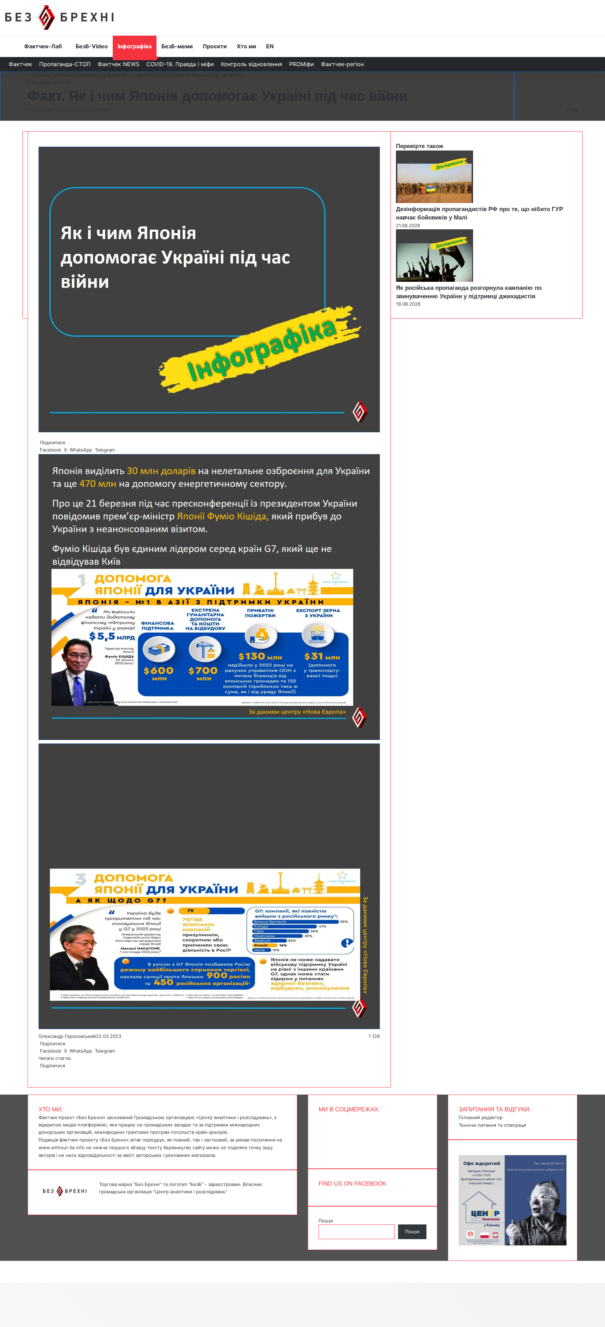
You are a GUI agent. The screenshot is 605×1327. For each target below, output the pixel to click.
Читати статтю (55, 1058)
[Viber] (45, 1073)
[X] (40, 1073)
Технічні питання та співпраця (492, 1125)
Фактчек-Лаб (43, 46)
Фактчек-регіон (342, 64)
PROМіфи (301, 64)
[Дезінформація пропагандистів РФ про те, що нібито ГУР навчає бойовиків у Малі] (434, 201)
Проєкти (215, 46)
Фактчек (20, 64)
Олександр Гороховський (56, 109)
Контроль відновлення (251, 64)
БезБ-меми (177, 46)
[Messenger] (3, 1264)
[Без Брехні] (59, 17)
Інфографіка (135, 46)
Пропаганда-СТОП (65, 64)
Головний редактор (481, 1117)
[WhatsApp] (42, 1073)
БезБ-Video (92, 46)
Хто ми (246, 46)
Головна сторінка (51, 75)
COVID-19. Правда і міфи (180, 64)
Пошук (326, 1220)
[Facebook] (39, 1073)
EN (270, 46)
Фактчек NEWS (118, 64)
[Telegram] (43, 1073)
